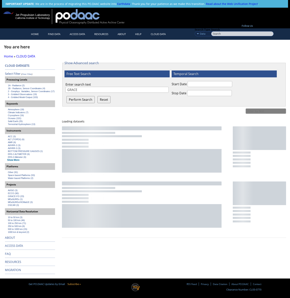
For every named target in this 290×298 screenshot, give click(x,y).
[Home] (93, 16)
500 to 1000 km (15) (17, 229)
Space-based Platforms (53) (21, 175)
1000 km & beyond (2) (18, 232)
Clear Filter (27, 74)
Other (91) (13, 172)
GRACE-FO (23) (16, 196)
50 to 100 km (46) (16, 220)
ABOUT (10, 238)
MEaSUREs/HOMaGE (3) (20, 202)
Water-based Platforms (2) (20, 178)
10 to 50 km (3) (15, 217)
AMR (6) (12, 142)
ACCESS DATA (14, 246)
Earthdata (123, 4)
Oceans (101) (14, 118)
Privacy (205, 284)
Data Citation (220, 284)
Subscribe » (74, 284)
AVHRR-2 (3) (14, 145)
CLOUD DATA (158, 34)
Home (35, 34)
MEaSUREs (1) (15, 199)
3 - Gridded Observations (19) (22, 94)
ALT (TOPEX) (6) (16, 139)
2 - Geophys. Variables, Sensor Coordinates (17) (31, 91)
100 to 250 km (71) (17, 223)
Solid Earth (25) (15, 121)
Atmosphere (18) (16, 109)
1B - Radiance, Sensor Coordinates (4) (26, 88)
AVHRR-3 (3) (14, 148)
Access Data (77, 34)
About (122, 34)
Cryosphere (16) (16, 115)
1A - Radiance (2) (16, 85)
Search (215, 29)
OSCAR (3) (13, 205)
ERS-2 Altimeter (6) (17, 157)
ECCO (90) (13, 193)
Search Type (202, 29)
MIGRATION (13, 270)
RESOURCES (101, 34)
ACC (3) (12, 136)
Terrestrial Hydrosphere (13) (21, 124)
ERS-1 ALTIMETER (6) (19, 154)
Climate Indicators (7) (18, 112)
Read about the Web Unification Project (232, 4)
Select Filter (13, 74)
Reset (104, 99)
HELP (138, 34)
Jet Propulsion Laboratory (32, 15)
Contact (257, 284)
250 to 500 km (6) (16, 226)
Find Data (54, 34)
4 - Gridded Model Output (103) (23, 97)
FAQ (8, 254)
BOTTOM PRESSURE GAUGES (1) (25, 151)
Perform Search (80, 99)
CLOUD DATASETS (17, 66)
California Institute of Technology (32, 18)
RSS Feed (192, 284)
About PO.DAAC (240, 284)
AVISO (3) (13, 190)
